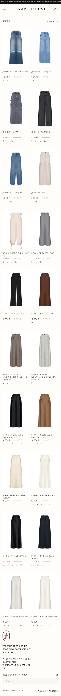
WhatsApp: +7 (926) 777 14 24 (16, 665)
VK (4, 668)
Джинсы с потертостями (16, 72)
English (42, 691)
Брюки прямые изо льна (16, 617)
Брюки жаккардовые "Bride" (14, 497)
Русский (53, 691)
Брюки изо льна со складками (13, 436)
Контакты (8, 652)
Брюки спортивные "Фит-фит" (16, 254)
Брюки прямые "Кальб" (43, 496)
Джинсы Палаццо (40, 72)
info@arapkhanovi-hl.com (17, 659)
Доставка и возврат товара (17, 649)
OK (57, 675)
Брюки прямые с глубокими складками (15, 375)
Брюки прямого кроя (42, 253)
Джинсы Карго (10, 132)
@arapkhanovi (10, 662)
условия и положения (15, 646)
